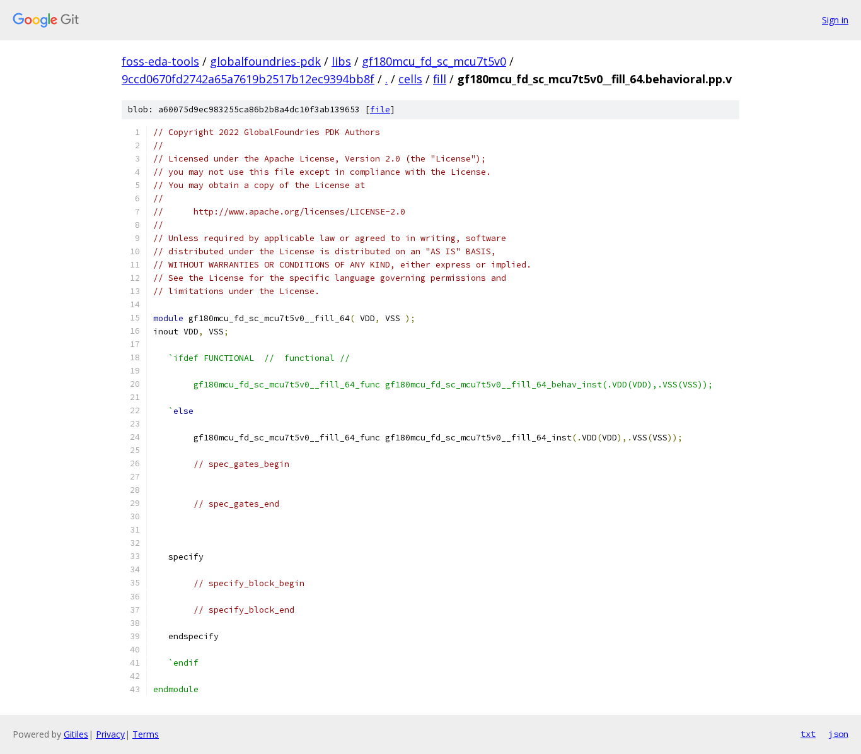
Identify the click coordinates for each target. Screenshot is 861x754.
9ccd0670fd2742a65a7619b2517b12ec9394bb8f (248, 78)
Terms (145, 734)
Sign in (835, 20)
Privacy (110, 734)
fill (439, 78)
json (838, 733)
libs (341, 61)
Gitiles (76, 734)
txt (808, 733)
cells (410, 78)
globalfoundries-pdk (265, 61)
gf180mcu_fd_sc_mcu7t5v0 (434, 61)
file (380, 109)
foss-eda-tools (160, 61)
